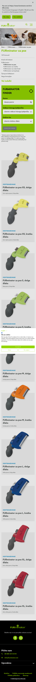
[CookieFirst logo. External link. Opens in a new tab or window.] (2, 333)
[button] (4, 331)
